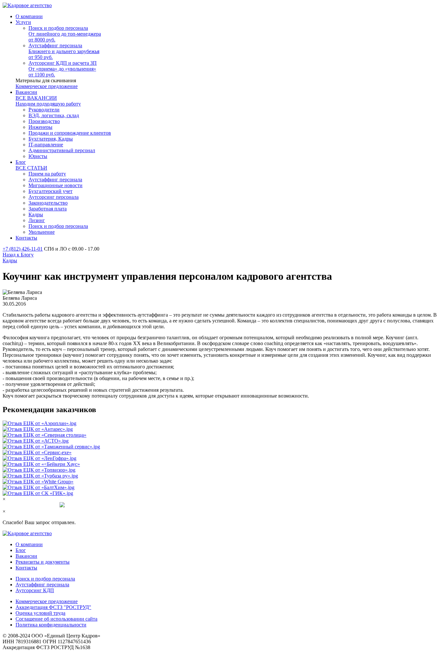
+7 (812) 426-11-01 (23, 249)
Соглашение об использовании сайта (56, 619)
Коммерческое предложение (47, 86)
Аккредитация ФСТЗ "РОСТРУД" (53, 607)
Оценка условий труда (40, 613)
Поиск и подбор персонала (45, 578)
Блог (21, 550)
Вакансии (26, 556)
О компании (29, 544)
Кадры (10, 260)
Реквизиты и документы (43, 562)
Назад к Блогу (18, 254)
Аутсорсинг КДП (35, 590)
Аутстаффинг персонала (42, 584)
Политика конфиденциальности (51, 624)
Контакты (26, 567)
